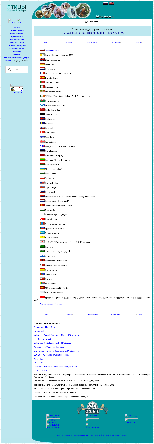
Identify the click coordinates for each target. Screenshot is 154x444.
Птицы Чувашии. (41, 363)
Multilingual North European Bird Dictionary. (52, 343)
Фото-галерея (16, 33)
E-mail (8, 61)
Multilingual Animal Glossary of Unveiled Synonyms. (56, 335)
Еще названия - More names (52, 304)
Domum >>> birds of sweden (46, 327)
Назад (138, 42)
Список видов (17, 30)
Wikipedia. (38, 359)
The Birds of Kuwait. (42, 339)
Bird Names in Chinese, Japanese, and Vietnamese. (56, 351)
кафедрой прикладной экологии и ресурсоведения (104, 435)
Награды (17, 51)
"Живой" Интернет (17, 45)
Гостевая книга (16, 48)
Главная (17, 27)
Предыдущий (92, 42)
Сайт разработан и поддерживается (71, 435)
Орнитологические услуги (16, 57)
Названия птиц (17, 39)
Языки (46, 42)
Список (69, 42)
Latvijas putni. (40, 331)
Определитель (17, 36)
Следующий (115, 42)
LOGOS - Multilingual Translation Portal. (51, 355)
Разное (16, 54)
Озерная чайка (52, 51)
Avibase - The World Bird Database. (49, 347)
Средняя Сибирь (17, 42)
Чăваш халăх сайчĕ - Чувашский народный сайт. (56, 367)
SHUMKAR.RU (40, 371)
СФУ (125, 435)
